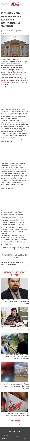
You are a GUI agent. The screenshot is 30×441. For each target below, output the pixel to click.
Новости (6, 34)
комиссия (12, 66)
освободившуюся (14, 71)
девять (3, 81)
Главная (7, 254)
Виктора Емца (17, 74)
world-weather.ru (5, 4)
